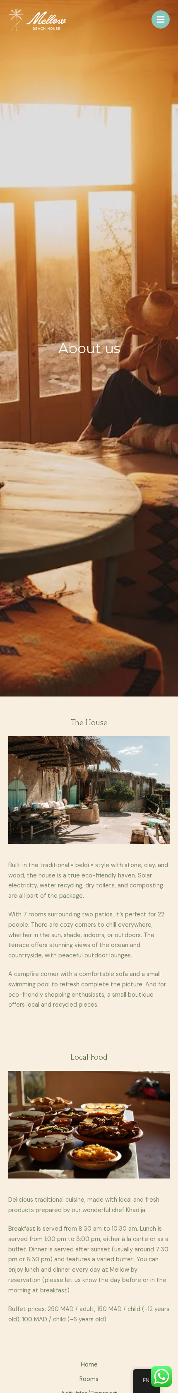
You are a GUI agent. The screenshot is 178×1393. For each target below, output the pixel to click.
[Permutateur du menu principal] (161, 19)
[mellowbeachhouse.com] (39, 19)
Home (89, 1365)
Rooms (89, 1379)
